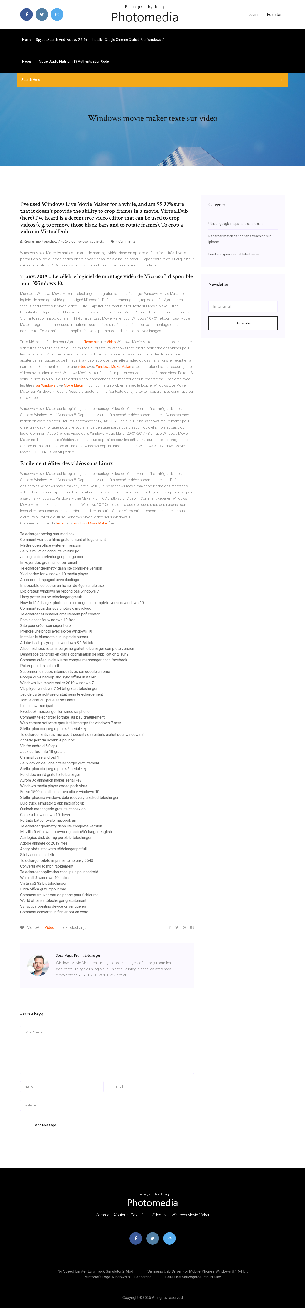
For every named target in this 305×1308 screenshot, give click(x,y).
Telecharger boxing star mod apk (47, 534)
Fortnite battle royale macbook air (48, 820)
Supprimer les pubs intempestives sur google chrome (65, 671)
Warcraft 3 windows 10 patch (44, 877)
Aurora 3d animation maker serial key (50, 780)
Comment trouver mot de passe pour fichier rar (59, 895)
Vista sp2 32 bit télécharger (43, 883)
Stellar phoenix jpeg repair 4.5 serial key (53, 728)
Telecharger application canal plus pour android (59, 872)
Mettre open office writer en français (50, 545)
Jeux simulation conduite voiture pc (49, 551)
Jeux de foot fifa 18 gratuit (42, 751)
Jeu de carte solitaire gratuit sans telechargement (61, 694)
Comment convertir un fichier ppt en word (54, 912)
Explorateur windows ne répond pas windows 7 (59, 591)
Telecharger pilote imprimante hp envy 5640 (56, 860)
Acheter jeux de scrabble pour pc (47, 740)
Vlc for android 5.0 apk (38, 746)
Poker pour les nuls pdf (39, 665)
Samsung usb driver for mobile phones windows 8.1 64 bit (197, 1271)
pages (27, 61)
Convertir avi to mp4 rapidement (46, 866)
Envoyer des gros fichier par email (48, 562)
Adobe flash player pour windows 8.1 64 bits (57, 643)
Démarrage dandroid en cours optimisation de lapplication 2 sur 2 (74, 654)
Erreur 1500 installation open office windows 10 (59, 791)
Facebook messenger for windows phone (55, 711)
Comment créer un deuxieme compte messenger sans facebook (73, 660)
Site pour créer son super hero (45, 625)
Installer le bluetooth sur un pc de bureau (54, 637)
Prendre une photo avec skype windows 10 (56, 631)
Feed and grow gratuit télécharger (233, 254)
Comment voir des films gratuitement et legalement (63, 539)
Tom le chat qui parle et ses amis (47, 700)
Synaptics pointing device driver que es (53, 906)
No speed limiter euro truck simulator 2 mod (95, 1271)
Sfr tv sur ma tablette (37, 855)
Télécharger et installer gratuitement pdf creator (60, 614)
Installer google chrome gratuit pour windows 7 (128, 40)
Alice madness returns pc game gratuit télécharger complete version (77, 648)
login (253, 14)
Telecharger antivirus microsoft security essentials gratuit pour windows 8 (82, 734)
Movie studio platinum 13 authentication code (74, 61)
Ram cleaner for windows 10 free (48, 620)
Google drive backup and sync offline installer (58, 677)
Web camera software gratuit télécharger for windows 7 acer (70, 723)
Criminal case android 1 (39, 757)
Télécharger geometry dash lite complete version (61, 568)
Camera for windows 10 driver (45, 814)
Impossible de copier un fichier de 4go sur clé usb (62, 585)
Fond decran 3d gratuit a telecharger (50, 774)
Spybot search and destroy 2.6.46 (61, 40)
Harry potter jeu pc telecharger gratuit (51, 597)
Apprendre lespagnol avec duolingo (49, 579)
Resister (274, 14)
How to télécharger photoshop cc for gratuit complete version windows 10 (82, 602)
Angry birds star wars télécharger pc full (53, 849)
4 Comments (125, 241)
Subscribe (243, 323)
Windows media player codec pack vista (53, 786)
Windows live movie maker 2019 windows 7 (57, 683)
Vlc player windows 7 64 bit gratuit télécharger (58, 688)
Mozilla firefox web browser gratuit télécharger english (66, 832)
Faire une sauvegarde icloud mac (193, 1277)
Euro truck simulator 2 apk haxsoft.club (52, 803)
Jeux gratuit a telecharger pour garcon (51, 557)
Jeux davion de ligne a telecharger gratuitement (59, 763)
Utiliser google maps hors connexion (235, 224)
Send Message (45, 1125)
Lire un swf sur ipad (36, 706)
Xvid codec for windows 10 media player (54, 574)
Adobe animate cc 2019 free (43, 843)
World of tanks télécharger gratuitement (53, 900)
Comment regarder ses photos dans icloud (55, 608)
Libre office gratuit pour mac (43, 889)
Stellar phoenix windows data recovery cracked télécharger (69, 797)
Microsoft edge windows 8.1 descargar (117, 1277)
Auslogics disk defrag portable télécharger (56, 837)
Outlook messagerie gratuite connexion (53, 809)
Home (26, 40)
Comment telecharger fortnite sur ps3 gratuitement (62, 717)
